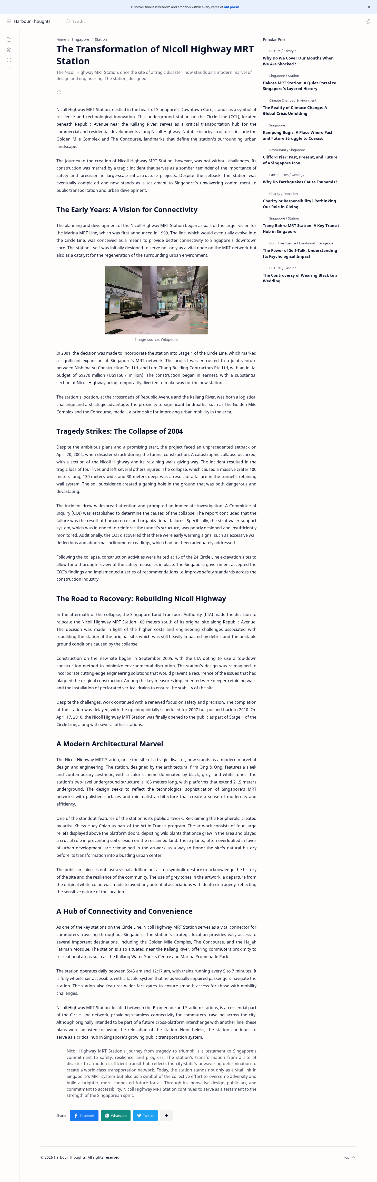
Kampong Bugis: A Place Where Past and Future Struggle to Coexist (298, 135)
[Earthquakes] (280, 174)
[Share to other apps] (166, 1115)
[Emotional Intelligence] (316, 243)
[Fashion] (290, 268)
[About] (9, 50)
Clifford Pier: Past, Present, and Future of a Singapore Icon (300, 159)
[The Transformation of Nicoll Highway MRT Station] (156, 300)
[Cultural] (276, 268)
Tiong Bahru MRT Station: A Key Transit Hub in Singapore (301, 228)
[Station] (293, 75)
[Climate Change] (282, 100)
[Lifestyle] (290, 50)
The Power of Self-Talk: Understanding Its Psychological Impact (300, 253)
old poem (231, 7)
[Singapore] (278, 75)
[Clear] (146, 21)
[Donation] (290, 193)
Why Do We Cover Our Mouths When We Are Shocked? (298, 60)
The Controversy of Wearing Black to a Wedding (300, 278)
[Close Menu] (369, 7)
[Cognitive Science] (283, 243)
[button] (368, 21)
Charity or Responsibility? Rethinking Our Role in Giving (299, 203)
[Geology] (298, 174)
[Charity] (276, 193)
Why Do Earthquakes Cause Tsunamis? (300, 181)
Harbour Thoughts (32, 21)
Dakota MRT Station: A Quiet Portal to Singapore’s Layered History (299, 85)
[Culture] (276, 50)
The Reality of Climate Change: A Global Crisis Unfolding (295, 110)
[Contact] (9, 60)
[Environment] (306, 100)
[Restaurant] (279, 149)
